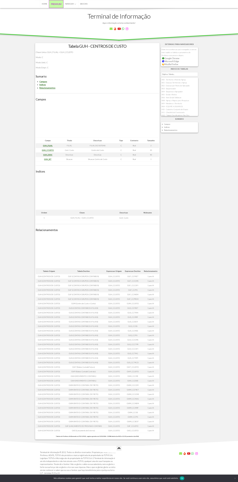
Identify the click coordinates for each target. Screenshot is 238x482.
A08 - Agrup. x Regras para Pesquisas (175, 100)
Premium (56, 4)
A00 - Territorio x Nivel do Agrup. (174, 80)
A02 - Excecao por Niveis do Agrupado (176, 86)
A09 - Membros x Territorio (172, 103)
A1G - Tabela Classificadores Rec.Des (175, 115)
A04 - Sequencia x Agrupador (172, 91)
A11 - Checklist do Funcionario (173, 112)
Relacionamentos (47, 88)
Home (44, 4)
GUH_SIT (47, 159)
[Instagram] (126, 28)
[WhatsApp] (122, 28)
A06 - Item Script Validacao (171, 97)
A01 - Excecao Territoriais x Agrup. (174, 83)
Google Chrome (171, 58)
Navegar (69, 4)
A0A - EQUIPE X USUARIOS (172, 106)
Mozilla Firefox (171, 64)
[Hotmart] (115, 28)
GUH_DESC (47, 155)
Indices (42, 84)
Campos (43, 81)
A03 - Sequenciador (169, 89)
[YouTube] (119, 28)
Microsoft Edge (171, 61)
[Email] (111, 28)
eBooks (84, 4)
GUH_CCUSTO (48, 150)
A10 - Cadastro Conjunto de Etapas (175, 109)
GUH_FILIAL (48, 146)
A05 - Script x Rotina (169, 94)
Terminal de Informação (119, 16)
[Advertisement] (97, 120)
